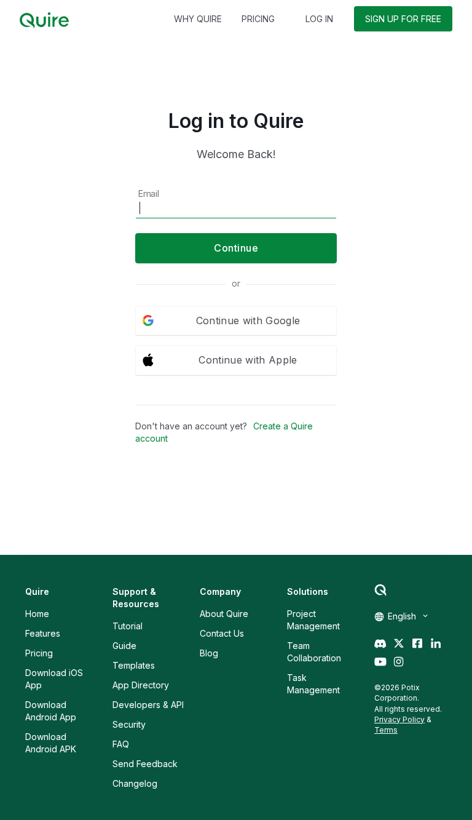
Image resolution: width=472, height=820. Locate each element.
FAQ (120, 744)
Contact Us (222, 633)
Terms (386, 729)
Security (129, 724)
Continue (236, 248)
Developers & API (148, 704)
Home (37, 613)
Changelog (134, 783)
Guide (124, 645)
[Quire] (44, 20)
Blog (209, 653)
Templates (133, 665)
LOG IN (319, 19)
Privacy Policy (399, 719)
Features (42, 633)
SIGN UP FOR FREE (403, 19)
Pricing (39, 653)
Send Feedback (145, 763)
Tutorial (127, 626)
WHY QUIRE (198, 19)
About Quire (224, 613)
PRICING (258, 19)
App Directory (140, 685)
